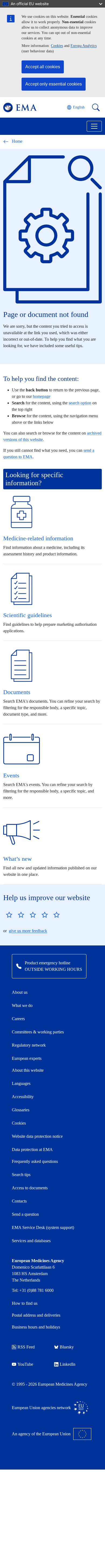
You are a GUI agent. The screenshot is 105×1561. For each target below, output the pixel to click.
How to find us (24, 1303)
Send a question (25, 1214)
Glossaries (20, 1110)
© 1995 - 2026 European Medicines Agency (49, 1384)
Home (17, 141)
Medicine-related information (38, 538)
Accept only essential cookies (53, 84)
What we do (22, 1005)
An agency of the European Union (41, 1434)
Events (11, 775)
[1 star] (9, 915)
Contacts (19, 1201)
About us (19, 992)
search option (80, 403)
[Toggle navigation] (94, 126)
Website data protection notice (37, 1136)
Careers (18, 1018)
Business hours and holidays (36, 1327)
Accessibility (23, 1096)
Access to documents (30, 1188)
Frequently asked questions (35, 1161)
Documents (16, 692)
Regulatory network (29, 1045)
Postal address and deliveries (36, 1315)
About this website (28, 1070)
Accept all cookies (42, 66)
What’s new (17, 858)
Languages (21, 1083)
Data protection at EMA (32, 1149)
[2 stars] (15, 915)
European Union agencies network (41, 1407)
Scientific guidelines (27, 615)
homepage (41, 396)
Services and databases (31, 1240)
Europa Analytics (84, 46)
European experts (26, 1058)
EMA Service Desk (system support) (43, 1227)
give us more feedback (28, 930)
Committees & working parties (38, 1032)
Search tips (21, 1174)
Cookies (57, 46)
